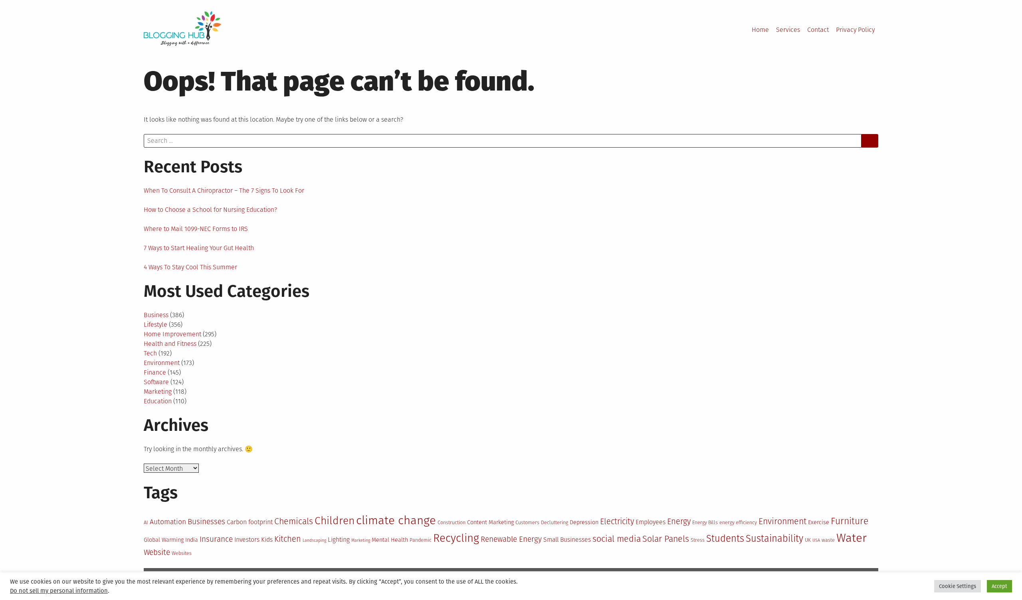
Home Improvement (172, 334)
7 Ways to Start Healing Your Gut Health (199, 248)
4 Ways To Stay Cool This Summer (190, 267)
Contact (818, 30)
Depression (584, 522)
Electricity (617, 521)
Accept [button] (999, 586)
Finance (155, 372)
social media (616, 539)
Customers (527, 522)
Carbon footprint (250, 522)
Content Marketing (490, 522)
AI (146, 522)
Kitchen (287, 539)
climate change (396, 520)
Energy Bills (705, 522)
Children (335, 520)
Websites (182, 553)
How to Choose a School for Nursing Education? (210, 209)
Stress (698, 540)
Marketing (158, 391)
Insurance (216, 539)
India (191, 540)
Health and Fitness (170, 343)
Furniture (849, 521)
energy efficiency (738, 522)
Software (156, 382)
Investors (246, 539)
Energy (679, 521)
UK (808, 540)
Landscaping (314, 540)
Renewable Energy (511, 539)
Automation (168, 521)
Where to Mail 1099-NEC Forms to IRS (196, 229)
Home (760, 30)
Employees (650, 522)
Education (158, 401)
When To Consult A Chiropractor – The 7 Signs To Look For (224, 190)
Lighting (339, 539)
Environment (162, 363)
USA (816, 540)
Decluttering (554, 522)
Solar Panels (665, 539)
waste (828, 540)
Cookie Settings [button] (957, 586)
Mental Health (390, 540)
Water (851, 538)
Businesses (206, 521)
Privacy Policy (855, 30)
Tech (150, 353)
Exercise (818, 522)
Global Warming (164, 540)
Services (788, 30)
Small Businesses (567, 539)
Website (157, 552)
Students (725, 538)
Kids (267, 539)
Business (156, 315)
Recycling (456, 538)
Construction (451, 522)
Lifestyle (155, 324)
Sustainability (774, 538)
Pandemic (421, 540)
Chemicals (293, 521)
